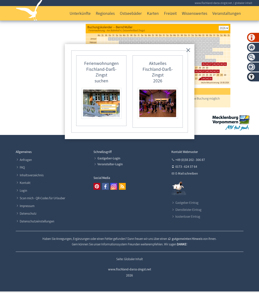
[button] (96, 186)
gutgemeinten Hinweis (187, 239)
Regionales (105, 13)
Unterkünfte (80, 13)
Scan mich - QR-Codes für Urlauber (42, 198)
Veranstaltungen (226, 13)
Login (23, 190)
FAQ (22, 167)
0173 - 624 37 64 (186, 167)
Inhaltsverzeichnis (32, 175)
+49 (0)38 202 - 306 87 (190, 160)
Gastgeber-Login (108, 158)
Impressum (27, 206)
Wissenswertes (194, 13)
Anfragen (26, 160)
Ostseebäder (131, 13)
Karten (153, 13)
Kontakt (25, 183)
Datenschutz (28, 213)
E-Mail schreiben (186, 173)
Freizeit (170, 13)
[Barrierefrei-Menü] (251, 76)
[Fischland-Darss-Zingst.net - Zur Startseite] (29, 11)
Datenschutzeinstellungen (37, 221)
